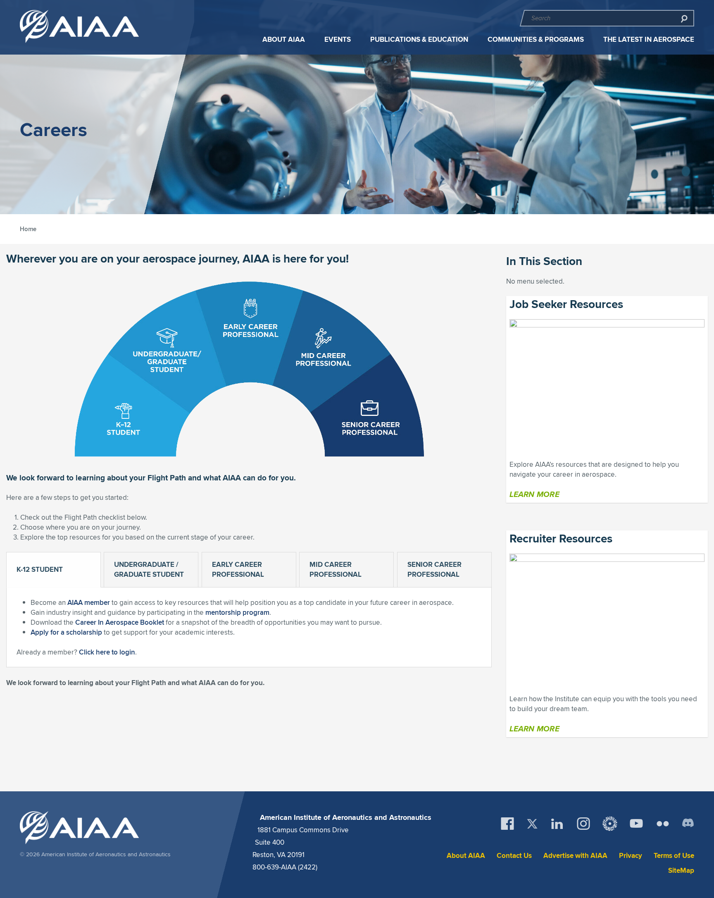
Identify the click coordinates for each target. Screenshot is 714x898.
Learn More (534, 494)
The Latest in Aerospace (648, 39)
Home (28, 229)
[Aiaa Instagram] (583, 823)
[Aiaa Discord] (688, 823)
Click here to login (107, 652)
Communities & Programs (536, 39)
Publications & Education (419, 39)
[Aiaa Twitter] (532, 824)
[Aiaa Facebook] (507, 823)
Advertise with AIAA (575, 855)
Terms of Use (674, 855)
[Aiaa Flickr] (662, 823)
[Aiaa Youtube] (636, 823)
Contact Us (514, 855)
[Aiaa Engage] (609, 823)
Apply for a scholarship (66, 632)
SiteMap (681, 870)
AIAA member (88, 602)
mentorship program (237, 612)
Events (337, 39)
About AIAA (283, 39)
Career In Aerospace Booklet (119, 622)
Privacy (630, 855)
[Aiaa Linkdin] (557, 823)
